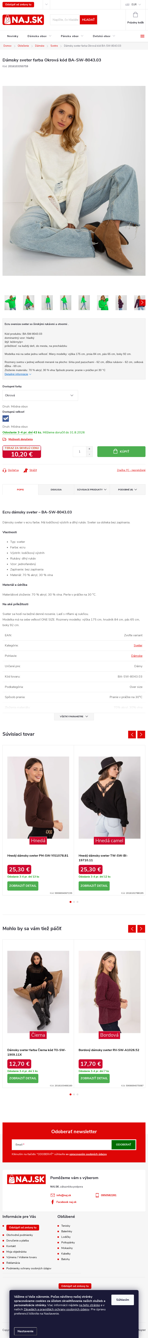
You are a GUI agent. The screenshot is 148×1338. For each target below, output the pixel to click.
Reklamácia (13, 1263)
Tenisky (65, 1225)
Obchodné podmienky (19, 1235)
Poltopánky (68, 1242)
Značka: (131, 470)
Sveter (138, 645)
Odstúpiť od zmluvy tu (18, 4)
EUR (134, 4)
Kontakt (11, 1246)
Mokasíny (67, 1248)
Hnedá (38, 840)
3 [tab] (77, 902)
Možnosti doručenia (20, 439)
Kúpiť (124, 452)
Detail (31, 886)
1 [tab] (70, 902)
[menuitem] (13, 36)
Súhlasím (122, 1300)
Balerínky (66, 1231)
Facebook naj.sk (66, 1202)
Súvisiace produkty (90, 489)
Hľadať (88, 20)
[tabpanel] (38, 820)
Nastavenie (26, 1331)
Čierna (38, 1035)
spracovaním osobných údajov (88, 1154)
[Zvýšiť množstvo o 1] (89, 449)
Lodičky (66, 1237)
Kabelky (66, 1253)
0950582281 (108, 1195)
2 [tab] (74, 902)
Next (141, 734)
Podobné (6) (125, 489)
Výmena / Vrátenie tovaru (21, 1257)
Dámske (136, 656)
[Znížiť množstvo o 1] (89, 454)
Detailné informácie (16, 374)
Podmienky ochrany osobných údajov (28, 1268)
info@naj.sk (63, 1195)
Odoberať (123, 1144)
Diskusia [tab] (56, 489)
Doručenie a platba (17, 1240)
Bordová (109, 1035)
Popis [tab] (20, 489)
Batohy (65, 1259)
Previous (132, 734)
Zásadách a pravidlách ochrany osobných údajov (56, 1309)
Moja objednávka (16, 1252)
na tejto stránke (89, 1305)
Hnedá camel (109, 840)
